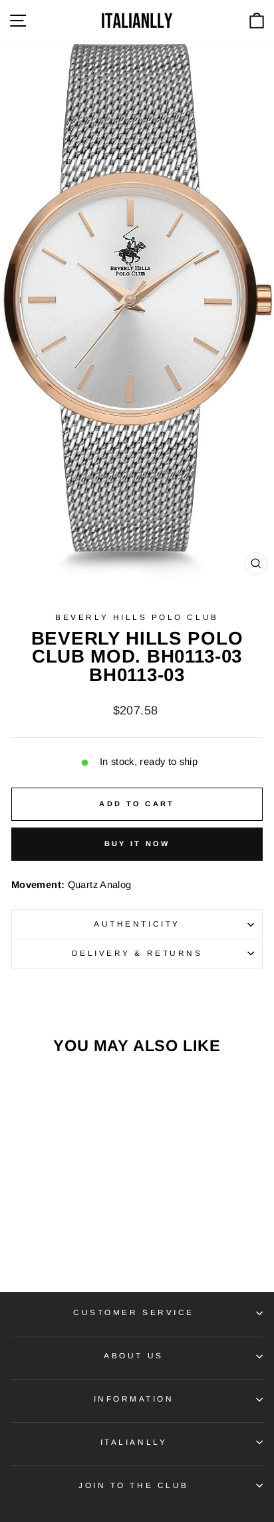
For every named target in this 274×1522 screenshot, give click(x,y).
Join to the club (133, 1485)
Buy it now (137, 843)
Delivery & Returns (137, 953)
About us (133, 1355)
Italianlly (133, 1442)
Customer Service (133, 1312)
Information (134, 1398)
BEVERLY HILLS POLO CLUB (136, 617)
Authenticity (137, 923)
